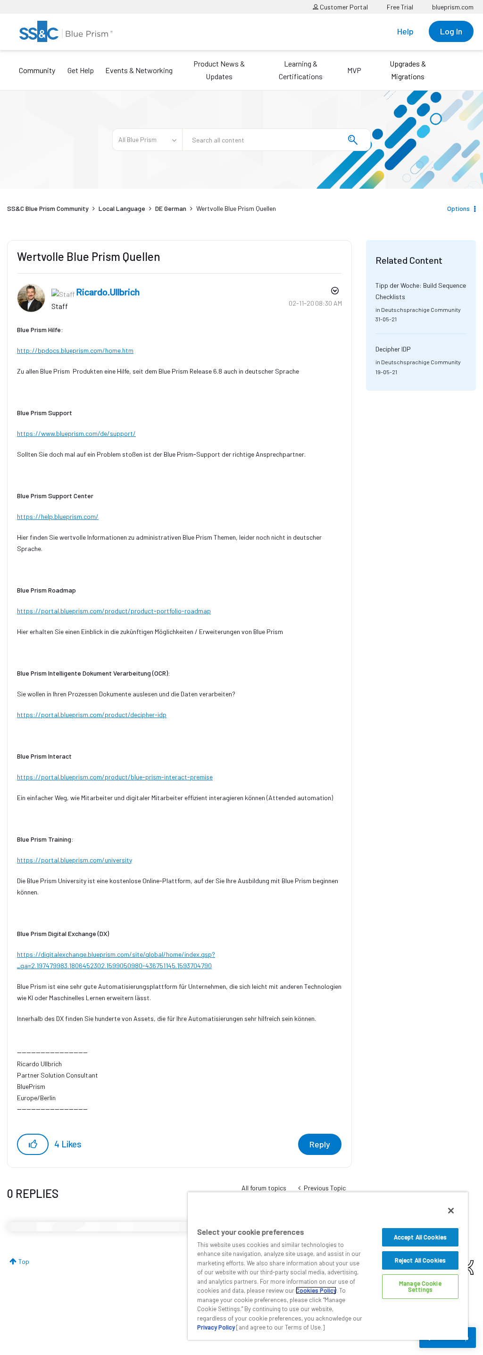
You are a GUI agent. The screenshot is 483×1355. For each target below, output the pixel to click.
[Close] (451, 1210)
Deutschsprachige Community (421, 309)
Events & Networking (139, 70)
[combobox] (276, 139)
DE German (170, 208)
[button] (33, 1144)
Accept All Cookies (420, 1237)
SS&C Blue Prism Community (48, 208)
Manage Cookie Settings (420, 1286)
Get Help (80, 70)
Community (37, 70)
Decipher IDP (393, 349)
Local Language (122, 208)
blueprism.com (453, 7)
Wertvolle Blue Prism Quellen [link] (236, 208)
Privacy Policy (216, 1327)
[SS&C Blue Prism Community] (66, 31)
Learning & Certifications (301, 70)
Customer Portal (343, 7)
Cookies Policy (316, 1290)
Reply (319, 1144)
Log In (451, 31)
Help (405, 31)
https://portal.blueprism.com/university (74, 860)
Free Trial (400, 7)
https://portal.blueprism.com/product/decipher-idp (92, 715)
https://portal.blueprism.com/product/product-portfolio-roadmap (114, 611)
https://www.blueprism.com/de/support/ (76, 433)
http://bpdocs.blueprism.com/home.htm (75, 350)
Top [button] (23, 1261)
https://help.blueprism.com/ (58, 516)
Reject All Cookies (420, 1260)
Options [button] (458, 208)
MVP (354, 70)
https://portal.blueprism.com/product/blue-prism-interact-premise (115, 777)
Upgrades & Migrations (408, 70)
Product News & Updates (219, 70)
